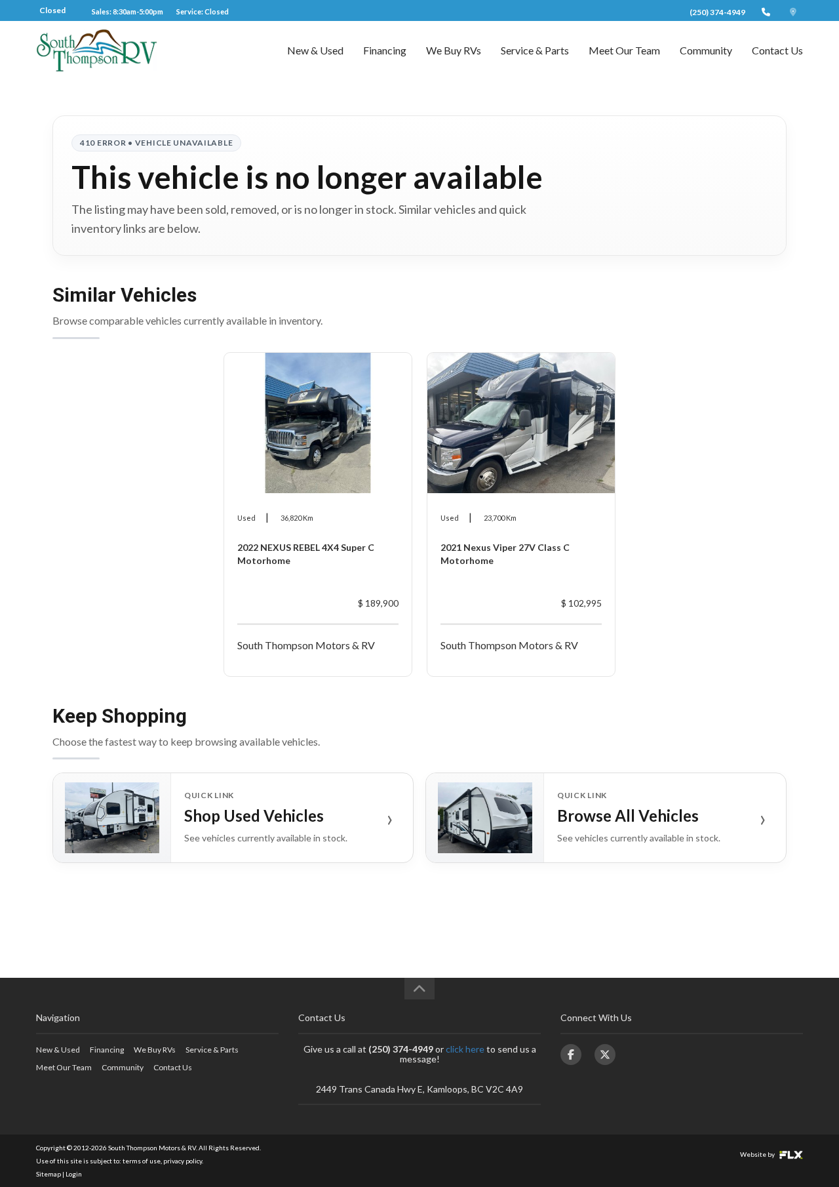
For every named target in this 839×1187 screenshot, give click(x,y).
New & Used (315, 50)
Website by (758, 1154)
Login (74, 1174)
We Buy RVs (453, 50)
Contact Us (777, 50)
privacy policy (182, 1161)
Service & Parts (535, 50)
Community (706, 50)
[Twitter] (605, 1054)
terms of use (142, 1161)
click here (465, 1049)
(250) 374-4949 (717, 12)
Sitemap (48, 1174)
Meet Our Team (624, 50)
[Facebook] (570, 1054)
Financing (384, 50)
